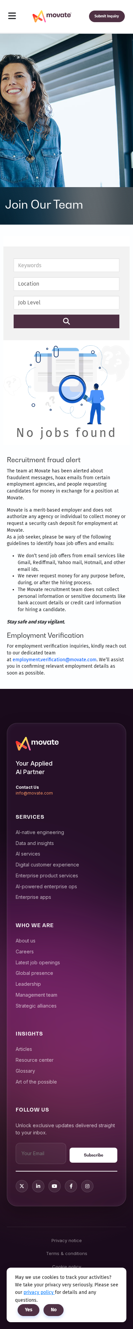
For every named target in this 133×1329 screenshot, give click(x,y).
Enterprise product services (47, 875)
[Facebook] (71, 1186)
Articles (24, 1049)
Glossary (25, 1071)
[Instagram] (87, 1186)
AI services (28, 854)
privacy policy (39, 1292)
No (54, 1310)
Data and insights (35, 843)
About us (25, 940)
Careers (25, 951)
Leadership (28, 984)
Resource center (35, 1060)
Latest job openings (38, 962)
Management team (36, 995)
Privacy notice (66, 1240)
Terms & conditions (66, 1253)
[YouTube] (54, 1186)
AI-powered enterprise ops (46, 886)
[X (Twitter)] (22, 1186)
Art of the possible (36, 1082)
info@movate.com (34, 793)
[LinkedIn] (38, 1186)
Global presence (34, 973)
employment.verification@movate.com (55, 660)
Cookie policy (66, 1266)
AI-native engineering (40, 832)
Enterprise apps (33, 897)
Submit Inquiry (106, 16)
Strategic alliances (36, 1006)
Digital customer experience (47, 864)
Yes (28, 1310)
